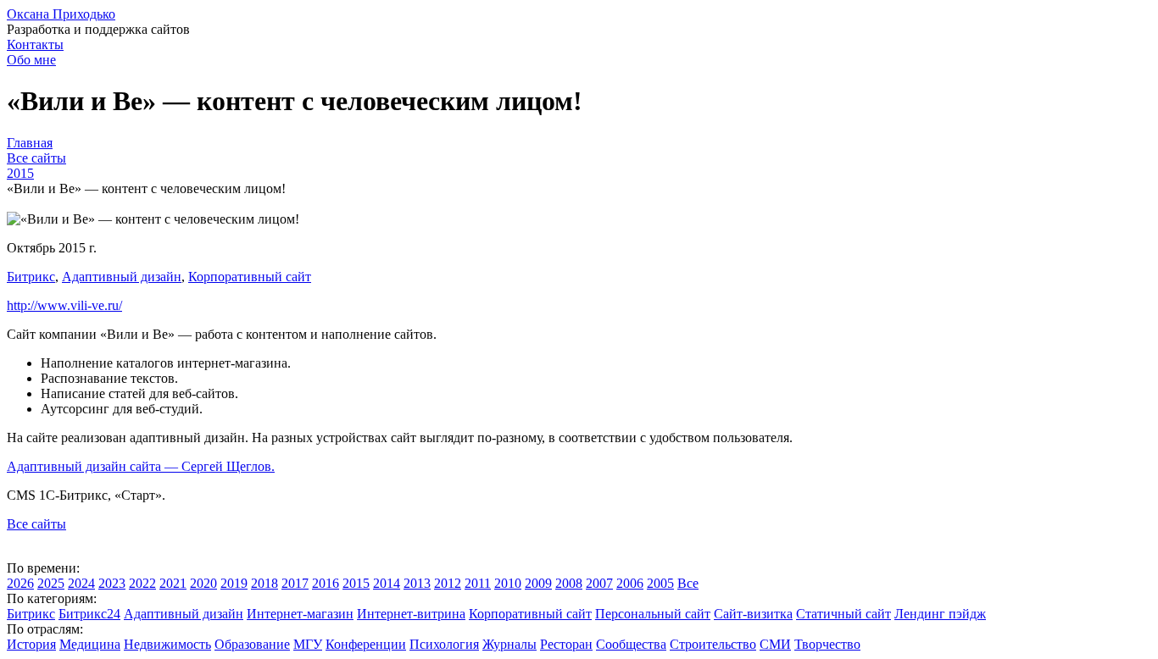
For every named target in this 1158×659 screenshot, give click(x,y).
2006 (629, 583)
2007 (599, 583)
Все (688, 583)
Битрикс (31, 276)
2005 (660, 583)
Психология (444, 644)
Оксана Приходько (61, 14)
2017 (295, 583)
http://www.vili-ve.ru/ (64, 305)
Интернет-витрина (411, 613)
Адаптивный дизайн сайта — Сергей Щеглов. (141, 466)
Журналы (509, 644)
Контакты (35, 44)
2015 (356, 583)
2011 (478, 583)
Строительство (713, 644)
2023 (111, 583)
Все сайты (36, 524)
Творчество (827, 644)
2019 (234, 583)
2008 (568, 583)
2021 (173, 583)
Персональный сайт (652, 613)
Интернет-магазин (300, 613)
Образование (252, 644)
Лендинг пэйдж (940, 613)
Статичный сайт (843, 613)
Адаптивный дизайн (121, 276)
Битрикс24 (89, 613)
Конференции (366, 644)
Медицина (89, 644)
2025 (50, 583)
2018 (264, 583)
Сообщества (631, 644)
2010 (507, 583)
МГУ (307, 644)
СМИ (775, 644)
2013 (417, 583)
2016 (325, 583)
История (31, 644)
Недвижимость (167, 644)
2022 (142, 583)
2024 (81, 583)
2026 (20, 583)
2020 (203, 583)
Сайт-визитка (753, 613)
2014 (386, 583)
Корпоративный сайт (249, 276)
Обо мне (31, 60)
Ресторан (566, 644)
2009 (538, 583)
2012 (447, 583)
